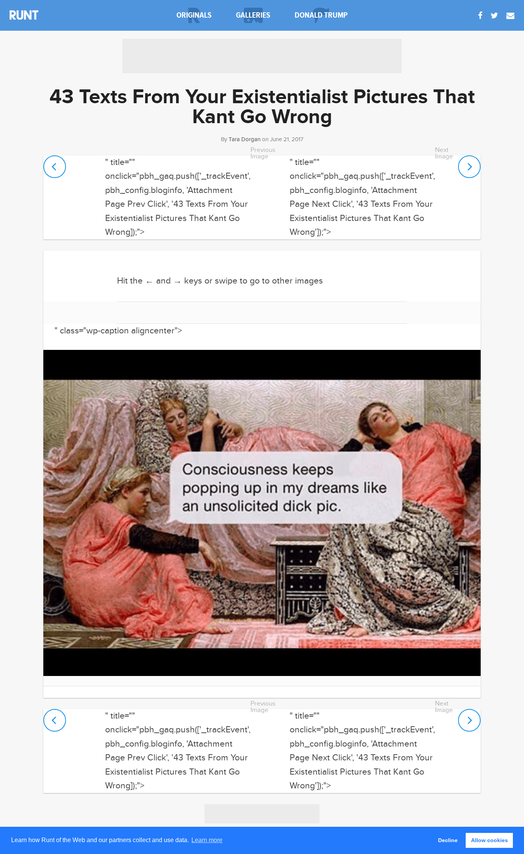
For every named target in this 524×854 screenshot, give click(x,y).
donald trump (321, 15)
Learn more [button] (206, 840)
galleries (253, 15)
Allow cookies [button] (489, 840)
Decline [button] (448, 840)
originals (194, 15)
